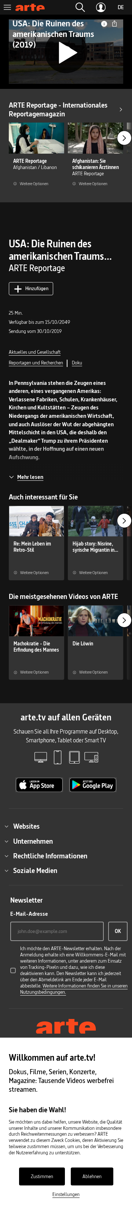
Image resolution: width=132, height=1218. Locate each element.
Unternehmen (33, 841)
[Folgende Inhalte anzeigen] (124, 138)
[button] (80, 7)
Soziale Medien (35, 870)
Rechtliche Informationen (50, 855)
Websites (26, 826)
